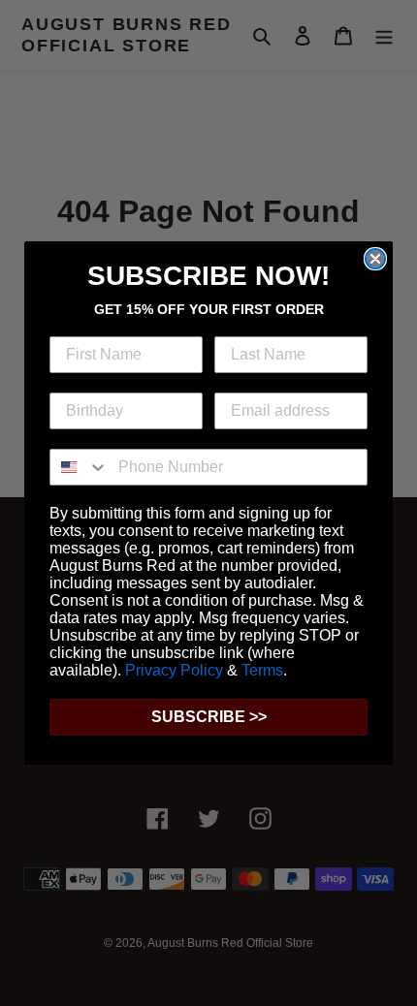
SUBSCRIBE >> (209, 716)
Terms (262, 670)
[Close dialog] (375, 258)
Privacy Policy (174, 670)
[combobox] (79, 467)
